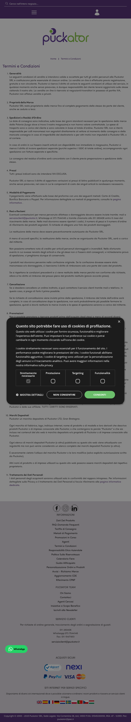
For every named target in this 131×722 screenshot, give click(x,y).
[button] (29, 394)
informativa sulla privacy (38, 365)
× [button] (119, 321)
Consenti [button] (99, 394)
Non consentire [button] (64, 394)
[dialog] (65, 361)
